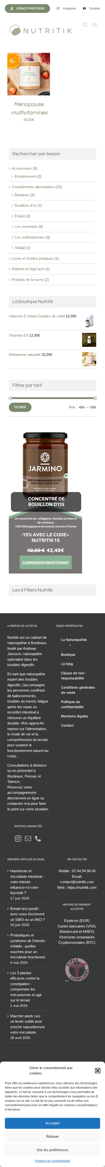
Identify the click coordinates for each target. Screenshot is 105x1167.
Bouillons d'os (26, 205)
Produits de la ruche (27, 280)
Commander (25, 72)
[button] (97, 1070)
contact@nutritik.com (77, 882)
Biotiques (22, 195)
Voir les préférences (52, 1150)
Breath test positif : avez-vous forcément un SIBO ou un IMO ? (27, 914)
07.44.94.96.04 (83, 871)
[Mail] (28, 838)
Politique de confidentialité (52, 1161)
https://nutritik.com (82, 887)
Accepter (52, 1123)
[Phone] (38, 838)
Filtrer (20, 407)
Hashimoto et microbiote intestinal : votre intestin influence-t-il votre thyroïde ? (27, 882)
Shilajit (20, 248)
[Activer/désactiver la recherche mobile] (85, 24)
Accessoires (22, 168)
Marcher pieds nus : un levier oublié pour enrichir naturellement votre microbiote (27, 1024)
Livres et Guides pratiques (32, 258)
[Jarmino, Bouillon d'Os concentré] (45, 430)
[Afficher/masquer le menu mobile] (95, 24)
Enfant (20, 216)
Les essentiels (26, 226)
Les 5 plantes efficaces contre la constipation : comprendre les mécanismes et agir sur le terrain (26, 986)
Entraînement (25, 176)
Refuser (52, 1136)
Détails (29, 77)
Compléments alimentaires (33, 187)
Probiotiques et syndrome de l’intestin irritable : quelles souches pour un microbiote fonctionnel (27, 946)
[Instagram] (18, 838)
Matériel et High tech (28, 269)
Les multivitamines (29, 237)
